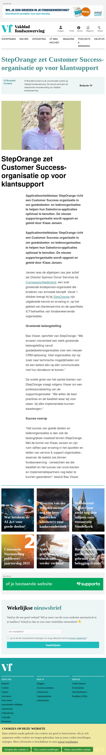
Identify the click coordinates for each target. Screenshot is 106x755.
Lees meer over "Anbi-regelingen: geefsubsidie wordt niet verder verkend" (53, 551)
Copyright (5, 717)
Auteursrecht (7, 709)
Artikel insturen (79, 683)
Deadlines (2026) (79, 696)
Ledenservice (42, 692)
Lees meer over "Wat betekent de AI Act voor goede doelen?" (17, 510)
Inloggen (60, 31)
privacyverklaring (68, 741)
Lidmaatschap (7, 713)
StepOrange (61, 296)
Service (76, 679)
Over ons (6, 679)
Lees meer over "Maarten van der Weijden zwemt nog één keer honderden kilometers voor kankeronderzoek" (53, 510)
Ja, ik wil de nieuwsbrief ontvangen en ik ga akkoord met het (48, 638)
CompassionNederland (41, 282)
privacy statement (77, 638)
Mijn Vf (40, 679)
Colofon (5, 688)
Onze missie (6, 700)
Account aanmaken (45, 688)
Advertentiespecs (79, 692)
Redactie (5, 683)
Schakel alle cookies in (16, 749)
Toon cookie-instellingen (46, 749)
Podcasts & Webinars (84, 42)
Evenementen (78, 688)
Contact (4, 692)
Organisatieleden (44, 696)
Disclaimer (6, 721)
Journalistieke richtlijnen (11, 704)
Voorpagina (8, 38)
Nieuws (23, 38)
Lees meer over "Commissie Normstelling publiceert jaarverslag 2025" (17, 551)
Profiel (71, 31)
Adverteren (6, 696)
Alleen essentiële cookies (77, 749)
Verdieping (39, 38)
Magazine (68, 38)
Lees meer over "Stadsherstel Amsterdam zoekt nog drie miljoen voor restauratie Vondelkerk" (88, 510)
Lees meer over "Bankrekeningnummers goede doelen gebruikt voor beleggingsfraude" (88, 551)
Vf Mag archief (54, 40)
